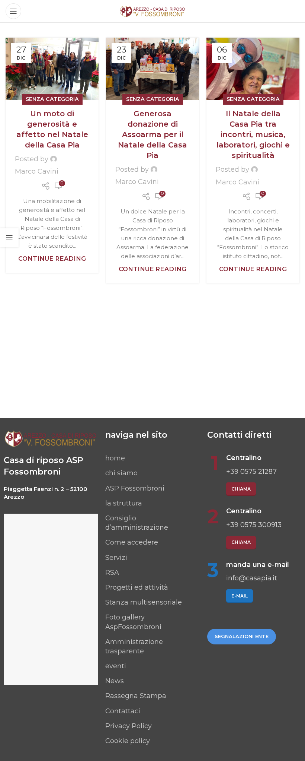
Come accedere (131, 542)
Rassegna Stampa (135, 696)
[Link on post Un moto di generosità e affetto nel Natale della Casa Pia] (52, 69)
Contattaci (122, 711)
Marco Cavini (36, 171)
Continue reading (52, 258)
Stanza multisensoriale (143, 602)
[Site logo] (152, 11)
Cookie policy (127, 741)
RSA (112, 572)
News (114, 681)
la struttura (123, 503)
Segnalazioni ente (242, 636)
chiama (241, 489)
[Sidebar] (9, 237)
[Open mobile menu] (13, 11)
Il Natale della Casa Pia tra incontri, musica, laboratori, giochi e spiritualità (253, 134)
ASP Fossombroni (134, 488)
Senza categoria (52, 99)
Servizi (116, 558)
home (115, 458)
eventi (115, 666)
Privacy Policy (128, 726)
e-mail (239, 596)
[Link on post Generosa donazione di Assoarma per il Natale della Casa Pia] (152, 69)
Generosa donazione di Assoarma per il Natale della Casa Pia (152, 134)
